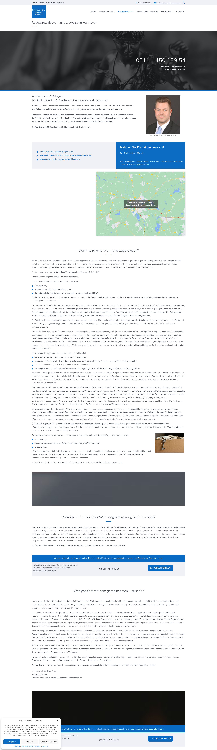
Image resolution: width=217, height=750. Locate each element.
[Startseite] (39, 11)
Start (93, 12)
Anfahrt (41, 3)
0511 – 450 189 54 (160, 60)
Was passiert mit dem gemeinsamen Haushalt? (60, 159)
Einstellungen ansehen (48, 742)
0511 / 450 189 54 (133, 152)
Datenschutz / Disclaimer (32, 746)
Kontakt (34, 3)
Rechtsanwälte (106, 12)
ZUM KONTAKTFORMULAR (160, 568)
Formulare (166, 12)
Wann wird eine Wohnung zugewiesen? (57, 151)
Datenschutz (50, 3)
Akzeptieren (11, 742)
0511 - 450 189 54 (144, 3)
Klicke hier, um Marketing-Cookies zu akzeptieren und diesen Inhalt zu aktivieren (140, 203)
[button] (57, 721)
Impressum (44, 746)
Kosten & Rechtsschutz (147, 12)
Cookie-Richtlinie (19, 746)
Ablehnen (29, 742)
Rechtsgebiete (124, 12)
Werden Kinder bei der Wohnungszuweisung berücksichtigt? (66, 155)
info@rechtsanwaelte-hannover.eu (168, 3)
